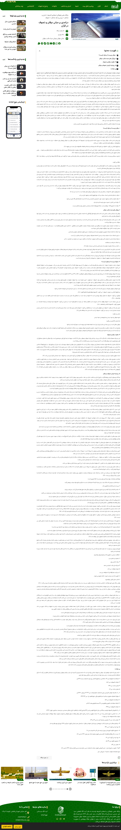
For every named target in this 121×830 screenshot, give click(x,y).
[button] (106, 6)
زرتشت (117, 779)
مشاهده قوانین (7, 827)
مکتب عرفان (46, 38)
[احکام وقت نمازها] (21, 42)
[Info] (15, 2)
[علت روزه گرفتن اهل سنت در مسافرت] (85, 773)
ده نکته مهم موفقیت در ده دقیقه (9, 73)
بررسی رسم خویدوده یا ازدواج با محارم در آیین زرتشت (110, 783)
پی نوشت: (113, 69)
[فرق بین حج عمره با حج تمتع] (36, 773)
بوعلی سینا (53, 38)
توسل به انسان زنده (9, 29)
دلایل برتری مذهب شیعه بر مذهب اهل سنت (12, 783)
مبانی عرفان (60, 38)
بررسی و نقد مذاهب (57, 18)
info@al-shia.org (21, 820)
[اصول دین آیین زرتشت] (60, 773)
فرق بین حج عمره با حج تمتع (38, 782)
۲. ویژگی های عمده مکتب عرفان (107, 59)
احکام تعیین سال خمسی (10, 23)
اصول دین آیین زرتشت (64, 782)
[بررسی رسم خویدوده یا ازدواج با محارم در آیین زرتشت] (109, 773)
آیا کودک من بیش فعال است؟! (10, 67)
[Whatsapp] (57, 819)
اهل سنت (20, 779)
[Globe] (8, 2)
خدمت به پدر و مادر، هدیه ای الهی (9, 80)
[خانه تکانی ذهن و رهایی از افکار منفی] (21, 86)
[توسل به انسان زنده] (21, 29)
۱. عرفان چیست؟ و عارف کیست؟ (108, 55)
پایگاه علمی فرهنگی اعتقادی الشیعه (57, 15)
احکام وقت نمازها (10, 42)
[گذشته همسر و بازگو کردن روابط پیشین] (21, 35)
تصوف (47, 18)
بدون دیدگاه (43, 758)
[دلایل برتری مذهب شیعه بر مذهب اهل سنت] (12, 773)
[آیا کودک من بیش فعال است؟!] (21, 67)
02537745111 (22, 817)
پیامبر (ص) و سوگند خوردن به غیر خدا (9, 48)
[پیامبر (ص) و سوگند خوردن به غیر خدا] (21, 48)
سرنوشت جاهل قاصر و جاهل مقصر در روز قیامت (9, 93)
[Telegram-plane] (63, 819)
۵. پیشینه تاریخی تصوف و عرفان (107, 65)
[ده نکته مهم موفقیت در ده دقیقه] (21, 73)
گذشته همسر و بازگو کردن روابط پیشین (9, 35)
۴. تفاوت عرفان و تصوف (109, 62)
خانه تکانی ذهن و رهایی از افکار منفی (10, 86)
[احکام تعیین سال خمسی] (21, 23)
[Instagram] (60, 819)
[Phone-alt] (10, 2)
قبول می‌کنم (18, 826)
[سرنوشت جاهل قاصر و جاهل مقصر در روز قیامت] (21, 93)
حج (45, 779)
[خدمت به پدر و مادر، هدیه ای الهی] (21, 80)
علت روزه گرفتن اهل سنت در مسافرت (87, 783)
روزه (94, 779)
